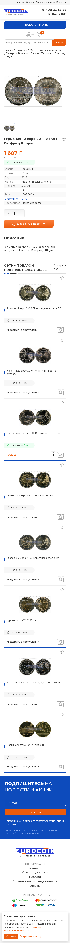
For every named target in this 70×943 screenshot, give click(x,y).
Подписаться (35, 812)
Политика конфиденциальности (35, 881)
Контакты (61, 2)
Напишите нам (56, 13)
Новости (20, 2)
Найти (59, 42)
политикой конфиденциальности (22, 833)
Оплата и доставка (45, 2)
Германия (21, 50)
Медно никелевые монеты (45, 50)
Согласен (11, 936)
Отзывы (30, 2)
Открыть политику (30, 936)
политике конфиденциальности (23, 929)
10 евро (10, 53)
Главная (8, 50)
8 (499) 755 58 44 (54, 9)
